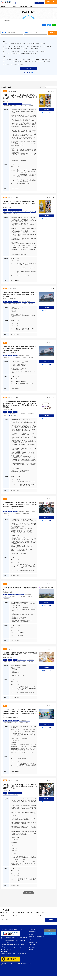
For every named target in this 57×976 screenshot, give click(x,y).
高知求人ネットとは (33, 942)
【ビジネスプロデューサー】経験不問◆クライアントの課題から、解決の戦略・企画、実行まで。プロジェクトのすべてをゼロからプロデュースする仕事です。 (20, 504)
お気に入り (20, 2)
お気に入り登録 (47, 112)
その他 (34, 53)
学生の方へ (30, 2)
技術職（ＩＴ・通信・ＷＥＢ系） (31, 48)
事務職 (6, 43)
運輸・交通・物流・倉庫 (30, 61)
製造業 (24, 59)
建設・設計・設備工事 (34, 59)
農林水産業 (7, 64)
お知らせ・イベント (33, 934)
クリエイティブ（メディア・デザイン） (13, 51)
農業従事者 (44, 51)
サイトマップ (12, 963)
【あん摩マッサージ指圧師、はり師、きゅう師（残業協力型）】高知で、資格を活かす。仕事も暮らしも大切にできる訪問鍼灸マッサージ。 (20, 786)
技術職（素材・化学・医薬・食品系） (13, 48)
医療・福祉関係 (18, 61)
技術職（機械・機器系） (24, 46)
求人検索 (52, 32)
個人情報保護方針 (4, 963)
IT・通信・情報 (8, 59)
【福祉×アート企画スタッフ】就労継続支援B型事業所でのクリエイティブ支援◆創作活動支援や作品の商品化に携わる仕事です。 (20, 97)
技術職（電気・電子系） (10, 46)
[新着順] (50, 87)
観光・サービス (8, 61)
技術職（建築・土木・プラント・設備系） (42, 46)
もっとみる (28, 892)
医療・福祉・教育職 (25, 53)
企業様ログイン (50, 930)
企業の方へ (39, 2)
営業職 (12, 43)
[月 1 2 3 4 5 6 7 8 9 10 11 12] (20, 915)
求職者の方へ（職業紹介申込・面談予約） (36, 937)
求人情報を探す (32, 929)
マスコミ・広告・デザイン (45, 61)
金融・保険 (17, 59)
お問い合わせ (32, 947)
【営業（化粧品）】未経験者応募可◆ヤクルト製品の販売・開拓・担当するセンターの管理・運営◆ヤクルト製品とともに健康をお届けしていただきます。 (20, 348)
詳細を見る (46, 109)
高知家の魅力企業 (32, 931)
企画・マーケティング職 (33, 43)
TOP (1, 20)
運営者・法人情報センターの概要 (24, 963)
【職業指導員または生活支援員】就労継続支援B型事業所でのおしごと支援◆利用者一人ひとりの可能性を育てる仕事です (20, 203)
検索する (28, 68)
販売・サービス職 (21, 43)
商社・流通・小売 (46, 59)
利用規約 (31, 949)
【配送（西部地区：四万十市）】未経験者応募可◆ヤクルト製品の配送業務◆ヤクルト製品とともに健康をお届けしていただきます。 (20, 294)
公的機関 (15, 64)
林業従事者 (7, 53)
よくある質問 (32, 944)
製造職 (43, 43)
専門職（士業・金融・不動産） (32, 51)
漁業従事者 (15, 53)
